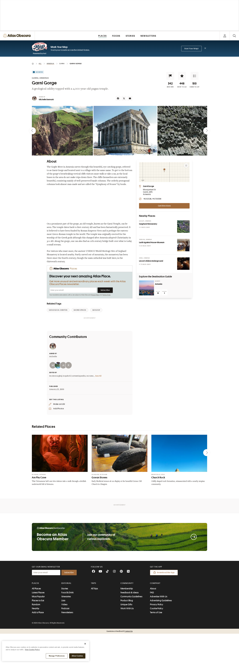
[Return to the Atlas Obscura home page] (17, 35)
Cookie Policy (156, 608)
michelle (53, 357)
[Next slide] (206, 130)
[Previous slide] (32, 130)
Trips (93, 583)
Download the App (166, 573)
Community (127, 583)
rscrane (89, 376)
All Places (36, 589)
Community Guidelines (131, 597)
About (153, 589)
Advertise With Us (158, 597)
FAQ (152, 593)
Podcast (65, 608)
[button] (170, 76)
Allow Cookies (77, 656)
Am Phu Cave (39, 477)
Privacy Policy (95, 295)
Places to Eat (38, 600)
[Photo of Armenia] (146, 287)
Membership (126, 589)
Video (64, 604)
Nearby (35, 608)
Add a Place (38, 612)
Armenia (158, 284)
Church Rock (158, 477)
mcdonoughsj (55, 376)
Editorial (66, 583)
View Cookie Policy (32, 650)
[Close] (85, 643)
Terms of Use (106, 295)
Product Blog (126, 600)
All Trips (94, 589)
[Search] (234, 35)
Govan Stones (99, 477)
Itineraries (66, 597)
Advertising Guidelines (161, 600)
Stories (64, 589)
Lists (63, 600)
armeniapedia (79, 376)
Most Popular (38, 597)
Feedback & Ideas (129, 593)
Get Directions (164, 206)
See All (98, 376)
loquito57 (67, 376)
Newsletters (67, 612)
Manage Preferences (57, 656)
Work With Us (127, 608)
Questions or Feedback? (119, 631)
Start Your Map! (191, 49)
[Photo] (183, 226)
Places (35, 583)
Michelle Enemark (46, 100)
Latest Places (38, 593)
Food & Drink (67, 593)
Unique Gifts (126, 604)
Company (155, 583)
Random (36, 604)
